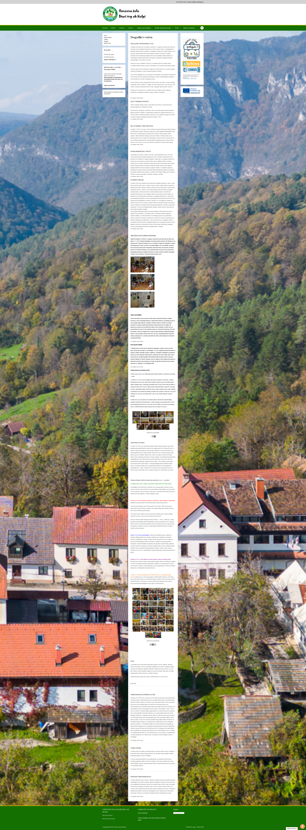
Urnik (105, 35)
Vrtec (177, 28)
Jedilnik (106, 39)
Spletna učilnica (189, 28)
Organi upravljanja (144, 28)
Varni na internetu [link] (142, 813)
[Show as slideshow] (153, 432)
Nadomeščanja (108, 37)
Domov (105, 28)
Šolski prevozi (107, 43)
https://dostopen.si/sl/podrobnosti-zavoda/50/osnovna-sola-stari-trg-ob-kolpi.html (113, 79)
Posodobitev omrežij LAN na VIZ (192, 93)
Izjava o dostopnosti (109, 85)
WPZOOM (200, 827)
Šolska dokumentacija (163, 28)
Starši (130, 28)
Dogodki (106, 41)
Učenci (121, 28)
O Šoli (112, 28)
